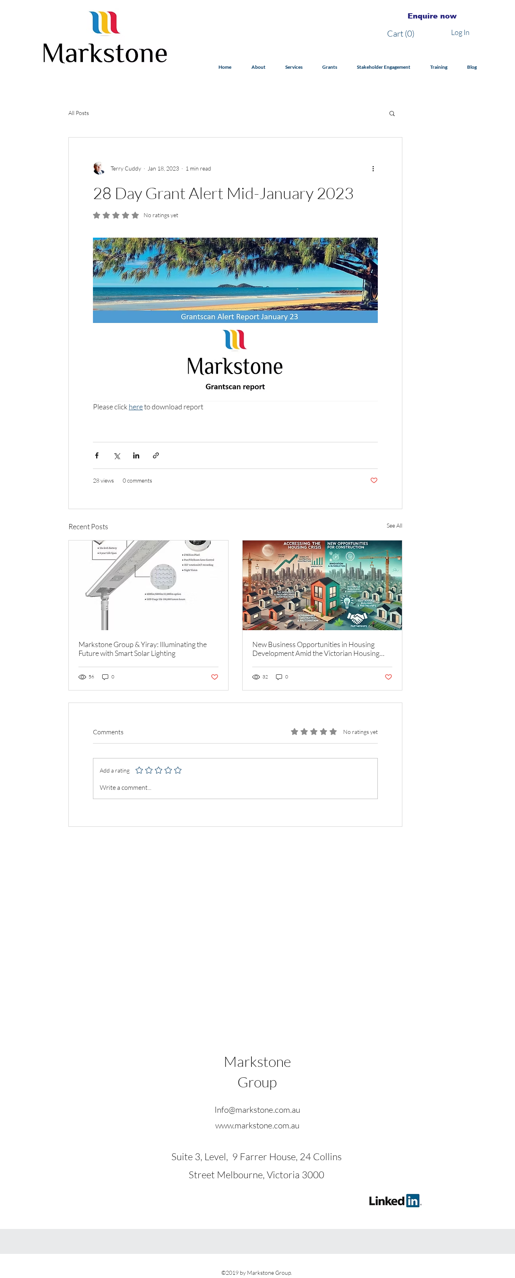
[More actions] (373, 168)
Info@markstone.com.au (257, 1109)
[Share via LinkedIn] (136, 455)
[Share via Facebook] (97, 455)
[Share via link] (156, 455)
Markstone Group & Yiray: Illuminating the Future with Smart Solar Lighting (142, 648)
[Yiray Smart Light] (148, 585)
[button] (403, 34)
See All (394, 525)
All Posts (78, 112)
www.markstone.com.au (257, 1125)
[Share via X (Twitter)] (116, 455)
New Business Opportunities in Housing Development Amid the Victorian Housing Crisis (315, 648)
